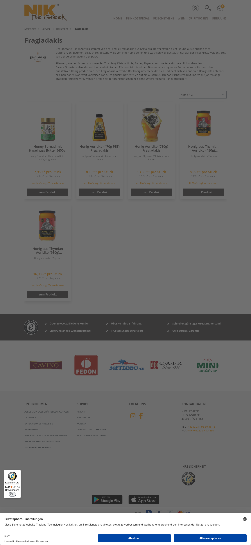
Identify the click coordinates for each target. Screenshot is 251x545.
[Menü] (18, 472)
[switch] (12, 494)
